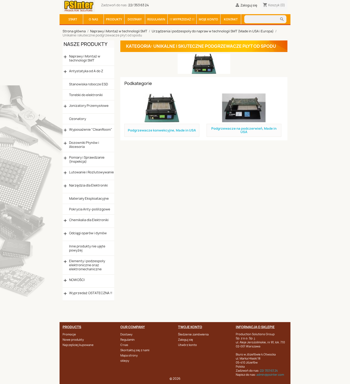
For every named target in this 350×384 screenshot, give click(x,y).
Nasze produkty (85, 44)
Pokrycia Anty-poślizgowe (89, 209)
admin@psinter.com (270, 375)
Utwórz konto (187, 345)
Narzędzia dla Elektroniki (88, 185)
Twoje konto (190, 327)
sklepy (124, 361)
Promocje (69, 334)
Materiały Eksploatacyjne (89, 198)
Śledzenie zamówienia (193, 334)
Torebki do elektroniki (86, 95)
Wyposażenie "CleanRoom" (90, 129)
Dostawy (135, 19)
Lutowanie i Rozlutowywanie (91, 172)
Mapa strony (129, 355)
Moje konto (208, 19)
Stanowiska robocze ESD (88, 84)
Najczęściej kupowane (78, 345)
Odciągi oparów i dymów (88, 233)
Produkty (114, 19)
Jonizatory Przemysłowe (89, 106)
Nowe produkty (73, 340)
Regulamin (156, 19)
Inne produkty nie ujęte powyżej (87, 248)
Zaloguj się (185, 340)
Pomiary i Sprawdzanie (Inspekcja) (87, 159)
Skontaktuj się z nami (134, 350)
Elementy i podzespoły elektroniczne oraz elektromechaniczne (87, 265)
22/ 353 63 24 (138, 5)
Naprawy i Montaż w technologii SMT (84, 58)
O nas (93, 19)
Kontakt (231, 19)
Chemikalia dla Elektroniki (89, 220)
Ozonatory (77, 119)
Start (72, 19)
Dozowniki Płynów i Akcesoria (84, 145)
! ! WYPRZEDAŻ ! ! (182, 19)
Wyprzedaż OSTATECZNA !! (90, 293)
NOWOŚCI (77, 280)
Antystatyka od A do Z (86, 71)
